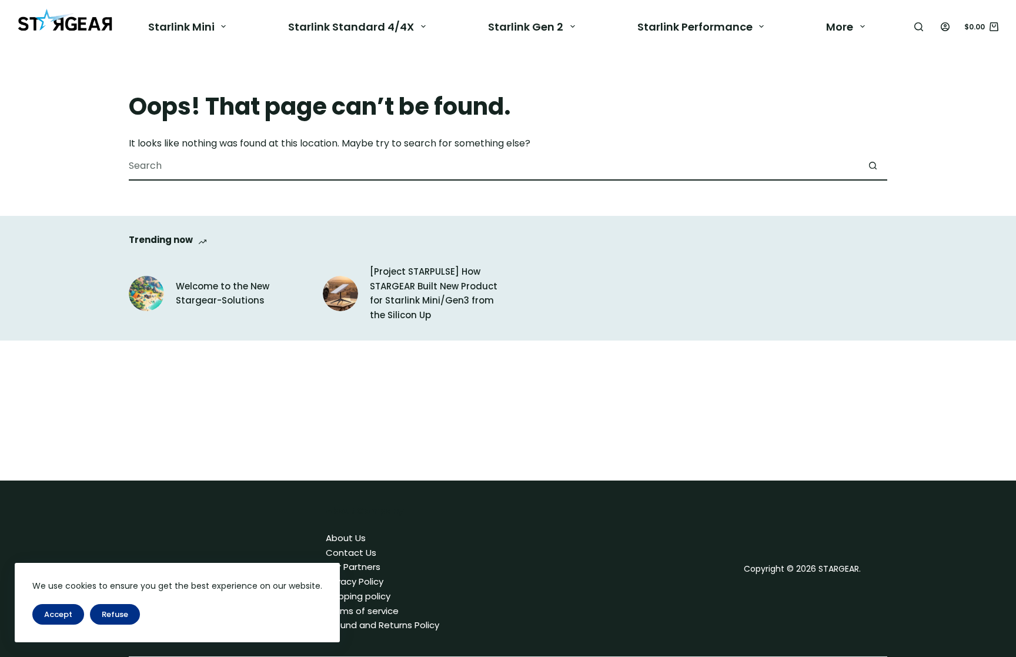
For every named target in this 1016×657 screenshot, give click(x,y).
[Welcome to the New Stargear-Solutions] (146, 293)
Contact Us (351, 552)
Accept (58, 614)
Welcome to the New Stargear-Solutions (222, 293)
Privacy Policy (354, 581)
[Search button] (872, 165)
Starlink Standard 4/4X (351, 26)
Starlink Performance (695, 26)
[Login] (945, 26)
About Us (346, 538)
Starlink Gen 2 (525, 26)
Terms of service (362, 611)
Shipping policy (358, 596)
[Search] (918, 26)
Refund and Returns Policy (382, 625)
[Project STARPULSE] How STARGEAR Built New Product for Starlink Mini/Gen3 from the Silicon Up (433, 293)
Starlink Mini (181, 26)
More (839, 26)
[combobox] (493, 165)
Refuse (115, 614)
